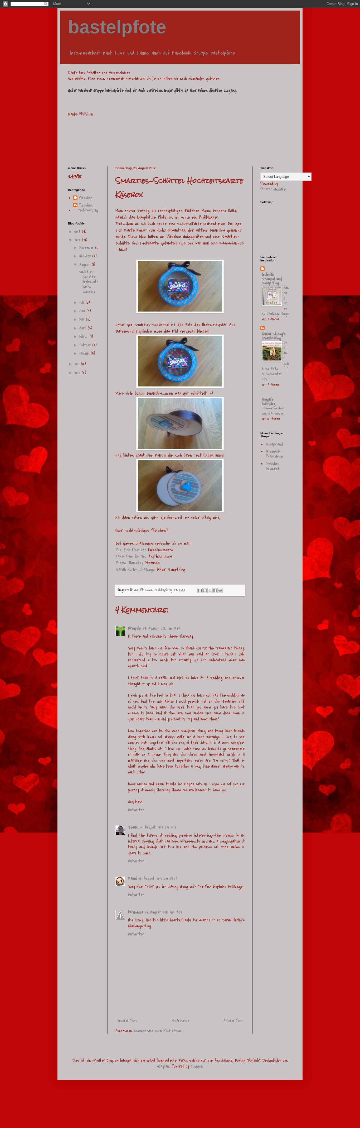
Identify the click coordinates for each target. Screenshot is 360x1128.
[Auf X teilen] (210, 590)
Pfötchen (86, 198)
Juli (82, 302)
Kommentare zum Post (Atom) (158, 1031)
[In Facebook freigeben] (215, 590)
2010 (78, 373)
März (84, 337)
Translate (278, 189)
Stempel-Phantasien (274, 453)
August (85, 264)
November (87, 248)
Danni (132, 878)
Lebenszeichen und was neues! (273, 410)
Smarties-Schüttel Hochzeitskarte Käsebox (88, 282)
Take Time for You (131, 556)
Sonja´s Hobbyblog (269, 401)
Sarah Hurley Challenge (135, 569)
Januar (85, 353)
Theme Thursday (129, 563)
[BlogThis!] (205, 590)
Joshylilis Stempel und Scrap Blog (272, 279)
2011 (77, 364)
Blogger (196, 1066)
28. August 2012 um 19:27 (163, 912)
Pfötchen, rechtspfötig (88, 208)
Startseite (180, 1021)
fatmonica (135, 912)
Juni (82, 311)
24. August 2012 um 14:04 (162, 628)
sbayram (163, 1066)
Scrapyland (274, 444)
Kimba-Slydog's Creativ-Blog (273, 336)
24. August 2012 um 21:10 (157, 827)
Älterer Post (233, 1021)
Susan (133, 827)
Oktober (85, 256)
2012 (78, 240)
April (83, 328)
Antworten (136, 810)
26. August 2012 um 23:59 (157, 878)
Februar (85, 345)
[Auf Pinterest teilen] (220, 590)
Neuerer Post (127, 1021)
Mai (82, 319)
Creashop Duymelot (273, 466)
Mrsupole (134, 628)
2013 (78, 232)
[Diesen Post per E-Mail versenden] (200, 590)
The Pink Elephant (130, 550)
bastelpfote (117, 27)
